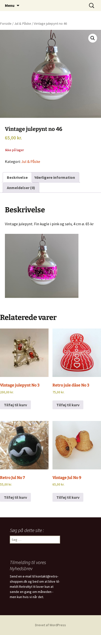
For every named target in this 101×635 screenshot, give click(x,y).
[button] (92, 38)
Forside (6, 23)
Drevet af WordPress (50, 625)
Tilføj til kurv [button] (15, 404)
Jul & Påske (22, 23)
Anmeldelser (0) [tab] (21, 187)
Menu (9, 5)
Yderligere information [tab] (54, 177)
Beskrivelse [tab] (17, 177)
